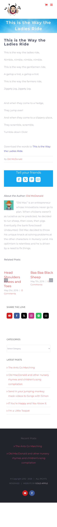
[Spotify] (38, 333)
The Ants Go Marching (21, 385)
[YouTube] (9, 333)
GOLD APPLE (41, 501)
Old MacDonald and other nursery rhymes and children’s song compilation (28, 397)
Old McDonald (14, 159)
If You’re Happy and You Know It (27, 421)
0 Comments (11, 296)
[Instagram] (31, 333)
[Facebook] (17, 333)
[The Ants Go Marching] (15, 272)
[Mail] (46, 333)
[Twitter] (24, 333)
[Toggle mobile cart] (46, 4)
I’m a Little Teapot (19, 428)
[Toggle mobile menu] (51, 4)
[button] (6, 289)
